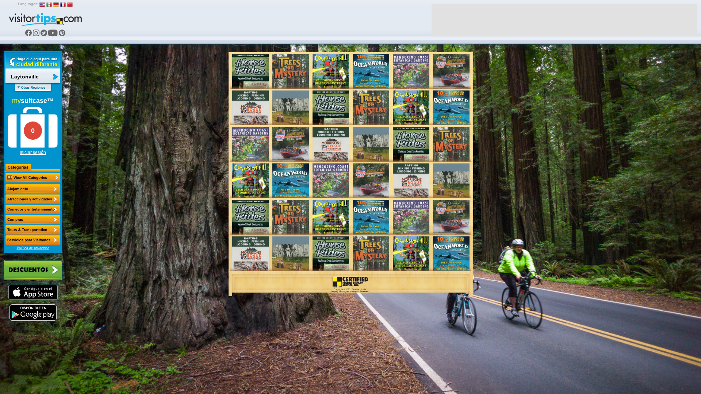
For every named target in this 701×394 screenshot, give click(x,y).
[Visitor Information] (32, 240)
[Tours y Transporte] (32, 230)
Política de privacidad (33, 248)
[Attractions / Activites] (32, 199)
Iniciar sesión (33, 152)
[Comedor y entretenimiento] (32, 209)
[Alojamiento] (32, 189)
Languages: (28, 4)
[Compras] (32, 219)
